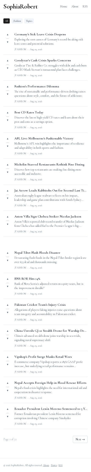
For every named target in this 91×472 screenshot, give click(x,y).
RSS (85, 6)
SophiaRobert (20, 6)
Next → (80, 439)
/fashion (17, 20)
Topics (29, 20)
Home (63, 6)
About (75, 6)
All (6, 20)
